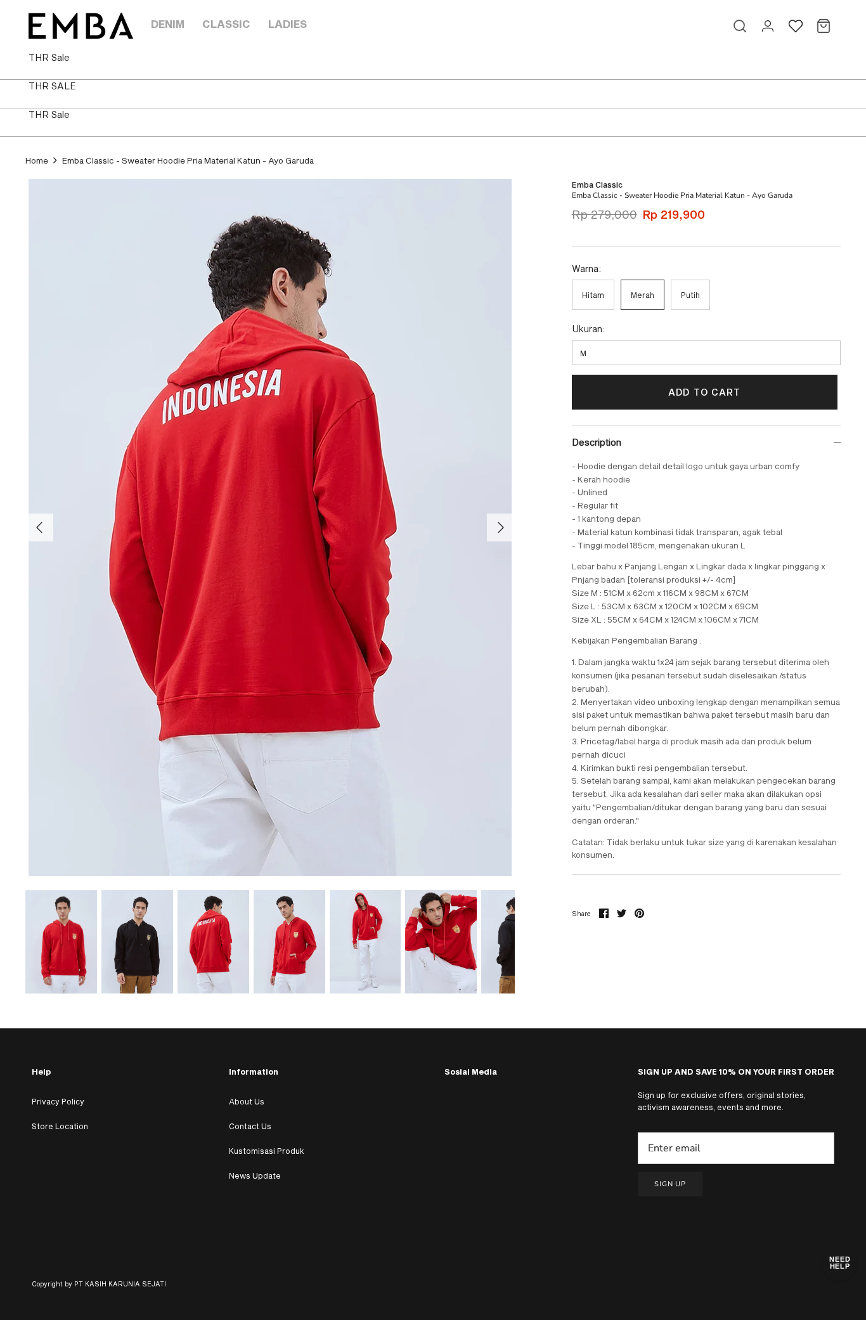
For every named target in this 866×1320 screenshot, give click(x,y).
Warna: (586, 268)
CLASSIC (226, 24)
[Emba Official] (81, 26)
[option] (270, 527)
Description (596, 442)
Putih (690, 294)
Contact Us (250, 1126)
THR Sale (49, 57)
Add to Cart (704, 392)
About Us (246, 1101)
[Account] (767, 26)
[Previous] (39, 527)
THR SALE (52, 86)
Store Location (60, 1126)
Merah (642, 294)
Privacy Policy (58, 1101)
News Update (255, 1175)
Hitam (593, 294)
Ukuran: (588, 328)
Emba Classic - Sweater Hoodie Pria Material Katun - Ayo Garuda (188, 160)
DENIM (167, 24)
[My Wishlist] (795, 26)
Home (36, 160)
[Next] (501, 527)
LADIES (287, 24)
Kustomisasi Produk (266, 1150)
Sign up (670, 1184)
